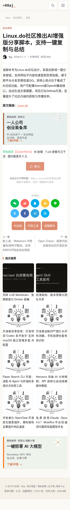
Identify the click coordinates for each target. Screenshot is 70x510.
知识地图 (31, 486)
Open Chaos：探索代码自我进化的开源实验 (52, 243)
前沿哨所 (17, 17)
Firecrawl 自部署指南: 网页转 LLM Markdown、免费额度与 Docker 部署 (18, 294)
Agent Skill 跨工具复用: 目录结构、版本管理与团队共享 (51, 294)
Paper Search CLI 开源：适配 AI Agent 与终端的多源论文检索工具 (18, 381)
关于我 (51, 486)
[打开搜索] (53, 5)
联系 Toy (60, 486)
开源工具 (33, 226)
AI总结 (18, 226)
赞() (35, 166)
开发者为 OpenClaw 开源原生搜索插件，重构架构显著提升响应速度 (18, 422)
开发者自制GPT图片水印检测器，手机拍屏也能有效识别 (51, 335)
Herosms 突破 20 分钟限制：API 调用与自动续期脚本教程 (51, 381)
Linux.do (22, 105)
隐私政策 (42, 486)
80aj (8, 17)
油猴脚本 (49, 226)
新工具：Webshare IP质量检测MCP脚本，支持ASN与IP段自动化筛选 (17, 245)
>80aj (9, 5)
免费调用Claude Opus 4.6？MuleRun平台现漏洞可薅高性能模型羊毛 (51, 422)
